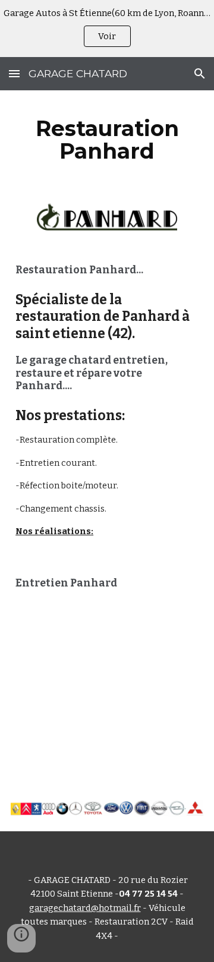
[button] (14, 73)
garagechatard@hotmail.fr (85, 908)
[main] (107, 140)
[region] (107, 28)
